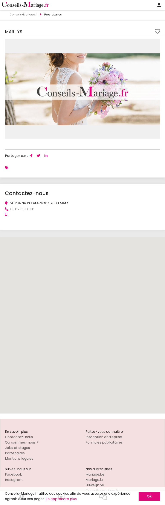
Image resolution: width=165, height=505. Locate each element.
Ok (149, 496)
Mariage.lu (94, 479)
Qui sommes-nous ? (21, 442)
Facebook (13, 474)
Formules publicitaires (104, 442)
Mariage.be (95, 474)
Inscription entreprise (104, 437)
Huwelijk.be (95, 485)
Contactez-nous (19, 437)
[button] (156, 43)
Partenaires (15, 453)
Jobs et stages (17, 447)
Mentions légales (19, 458)
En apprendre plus (61, 498)
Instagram (14, 479)
